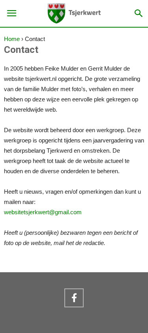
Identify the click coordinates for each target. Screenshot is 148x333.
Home (12, 39)
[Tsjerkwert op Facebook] (73, 298)
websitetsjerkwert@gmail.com (43, 212)
